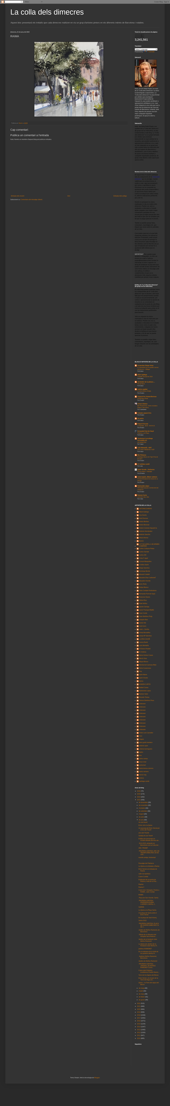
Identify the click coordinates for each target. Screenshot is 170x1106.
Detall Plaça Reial (142, 398)
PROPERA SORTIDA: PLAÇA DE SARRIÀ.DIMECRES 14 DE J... (149, 925)
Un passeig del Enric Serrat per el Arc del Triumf (149, 829)
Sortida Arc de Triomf (146, 836)
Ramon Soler (143, 694)
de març (142, 994)
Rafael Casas (143, 687)
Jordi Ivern (142, 626)
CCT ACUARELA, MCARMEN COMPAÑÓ (149, 545)
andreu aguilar (142, 389)
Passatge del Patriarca (146, 863)
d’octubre (142, 808)
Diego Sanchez (144, 568)
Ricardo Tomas (144, 697)
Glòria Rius (143, 600)
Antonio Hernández (145, 531)
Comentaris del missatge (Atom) (31, 199)
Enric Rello (143, 584)
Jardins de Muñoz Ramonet (148, 961)
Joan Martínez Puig (145, 616)
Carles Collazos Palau (146, 548)
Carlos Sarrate (144, 552)
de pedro (140, 418)
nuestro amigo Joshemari (147, 857)
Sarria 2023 (142, 920)
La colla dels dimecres (47, 12)
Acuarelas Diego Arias (145, 365)
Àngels (141, 739)
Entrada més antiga (120, 196)
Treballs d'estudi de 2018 (144, 376)
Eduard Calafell (144, 574)
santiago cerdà (144, 781)
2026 (139, 791)
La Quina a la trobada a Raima (149, 866)
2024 (139, 797)
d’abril (141, 991)
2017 (139, 1018)
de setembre (143, 811)
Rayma (141, 884)
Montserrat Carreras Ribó (147, 665)
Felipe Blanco (143, 587)
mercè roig (142, 775)
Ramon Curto (142, 495)
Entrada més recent (17, 196)
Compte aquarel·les (144, 413)
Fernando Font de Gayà (145, 431)
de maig (142, 988)
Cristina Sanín (144, 565)
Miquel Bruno (143, 662)
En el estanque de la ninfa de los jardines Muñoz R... (148, 952)
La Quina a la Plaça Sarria (147, 910)
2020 (139, 1009)
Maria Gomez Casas (146, 655)
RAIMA (141, 895)
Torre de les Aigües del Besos (149, 975)
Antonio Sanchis (144, 534)
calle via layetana (144, 874)
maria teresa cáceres (146, 768)
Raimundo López (143, 486)
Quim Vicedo (143, 678)
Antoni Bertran (144, 521)
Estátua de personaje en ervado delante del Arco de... (149, 839)
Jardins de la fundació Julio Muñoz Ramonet (148, 940)
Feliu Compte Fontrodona (147, 590)
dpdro (141, 752)
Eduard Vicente (142, 424)
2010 (139, 1038)
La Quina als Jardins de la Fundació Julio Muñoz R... (148, 945)
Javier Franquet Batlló (146, 610)
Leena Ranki (143, 642)
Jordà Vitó (142, 623)
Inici (68, 196)
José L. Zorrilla (144, 629)
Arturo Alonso (142, 404)
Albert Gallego (144, 512)
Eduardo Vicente (144, 581)
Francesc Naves (144, 597)
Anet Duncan (143, 518)
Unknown (142, 704)
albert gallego (142, 375)
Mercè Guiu (143, 658)
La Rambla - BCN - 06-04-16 (146, 425)
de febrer (142, 997)
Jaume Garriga (144, 607)
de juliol (141, 817)
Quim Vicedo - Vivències (146, 469)
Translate (151, 52)
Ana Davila (143, 515)
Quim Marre (143, 674)
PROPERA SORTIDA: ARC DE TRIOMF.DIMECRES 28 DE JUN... (149, 852)
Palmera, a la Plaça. (143, 433)
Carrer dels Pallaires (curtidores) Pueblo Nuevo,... (149, 971)
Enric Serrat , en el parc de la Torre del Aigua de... (148, 979)
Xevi (140, 736)
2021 (139, 1006)
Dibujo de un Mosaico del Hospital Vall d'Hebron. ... (148, 935)
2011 (139, 1035)
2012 (139, 1032)
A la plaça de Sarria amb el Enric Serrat (148, 914)
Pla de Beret (141, 384)
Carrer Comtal (143, 876)
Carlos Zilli (142, 555)
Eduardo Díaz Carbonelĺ (147, 577)
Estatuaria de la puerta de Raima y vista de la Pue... (148, 880)
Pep (140, 671)
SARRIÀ (141, 907)
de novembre (143, 805)
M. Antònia (142, 652)
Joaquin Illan (143, 620)
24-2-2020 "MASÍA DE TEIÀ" (146, 449)
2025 (139, 794)
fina (140, 755)
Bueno (141, 541)
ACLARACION (141, 442)
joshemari (142, 765)
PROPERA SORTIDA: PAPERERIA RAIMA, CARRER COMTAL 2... (147, 902)
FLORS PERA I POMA (144, 391)
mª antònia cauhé (143, 464)
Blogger (97, 1078)
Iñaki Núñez (143, 603)
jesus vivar (142, 762)
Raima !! (141, 887)
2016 (139, 1021)
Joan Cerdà (143, 613)
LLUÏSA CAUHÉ (144, 639)
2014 (139, 1027)
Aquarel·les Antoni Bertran (146, 396)
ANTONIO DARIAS (145, 508)
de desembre (143, 802)
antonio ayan (143, 746)
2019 (139, 1012)
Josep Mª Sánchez (145, 636)
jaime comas (143, 759)
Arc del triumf (143, 822)
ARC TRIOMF (143, 848)
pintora (141, 778)
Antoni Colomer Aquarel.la (148, 528)
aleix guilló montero (145, 742)
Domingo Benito (144, 571)
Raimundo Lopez (145, 691)
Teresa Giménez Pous (146, 700)
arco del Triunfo (144, 833)
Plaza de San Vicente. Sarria (148, 898)
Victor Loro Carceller (146, 733)
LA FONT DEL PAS (143, 497)
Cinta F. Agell (143, 558)
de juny (141, 820)
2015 (139, 1024)
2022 (139, 1003)
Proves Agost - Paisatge (144, 471)
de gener (142, 1000)
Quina (141, 681)
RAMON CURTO (144, 684)
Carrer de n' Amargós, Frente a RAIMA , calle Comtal (149, 891)
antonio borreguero (145, 749)
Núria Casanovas (145, 668)
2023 (139, 800)
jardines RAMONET (145, 949)
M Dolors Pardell (144, 649)
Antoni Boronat (144, 525)
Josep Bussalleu (144, 632)
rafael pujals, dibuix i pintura (147, 477)
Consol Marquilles (145, 561)
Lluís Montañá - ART (144, 448)
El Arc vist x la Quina (145, 825)
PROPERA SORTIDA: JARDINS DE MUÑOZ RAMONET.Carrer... (147, 965)
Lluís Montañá (144, 645)
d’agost (141, 814)
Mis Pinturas (141, 455)
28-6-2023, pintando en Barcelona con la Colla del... (149, 844)
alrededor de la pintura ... (146, 382)
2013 (139, 1030)
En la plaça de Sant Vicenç (148, 918)
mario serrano (144, 771)
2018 (139, 1015)
